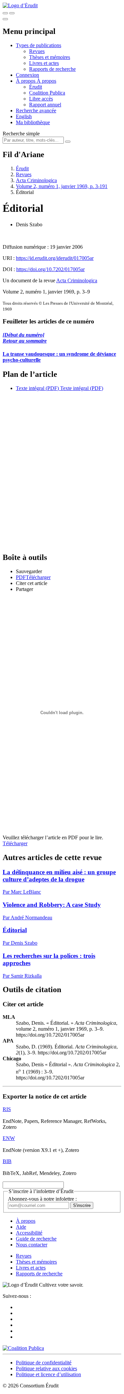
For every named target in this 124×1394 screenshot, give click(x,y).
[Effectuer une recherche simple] (5, 13)
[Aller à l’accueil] (20, 5)
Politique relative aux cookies (46, 1368)
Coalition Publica (47, 93)
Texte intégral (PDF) (37, 388)
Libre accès (41, 98)
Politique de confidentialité (43, 1362)
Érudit (35, 87)
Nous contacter (31, 1244)
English (24, 116)
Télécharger (15, 843)
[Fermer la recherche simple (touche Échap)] (12, 13)
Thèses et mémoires (49, 57)
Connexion (27, 75)
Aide (21, 1227)
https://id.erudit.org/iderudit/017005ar (55, 258)
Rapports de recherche (52, 69)
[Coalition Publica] (23, 1348)
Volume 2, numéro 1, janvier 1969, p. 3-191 (61, 186)
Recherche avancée (36, 110)
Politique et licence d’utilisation (48, 1374)
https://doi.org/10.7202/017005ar (50, 269)
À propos (46, 81)
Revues (37, 51)
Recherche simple (21, 133)
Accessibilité (29, 1233)
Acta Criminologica (36, 180)
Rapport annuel (45, 104)
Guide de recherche (36, 1238)
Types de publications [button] (38, 45)
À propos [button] (26, 81)
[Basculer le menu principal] (5, 19)
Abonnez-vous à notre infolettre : (42, 1199)
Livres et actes (44, 63)
